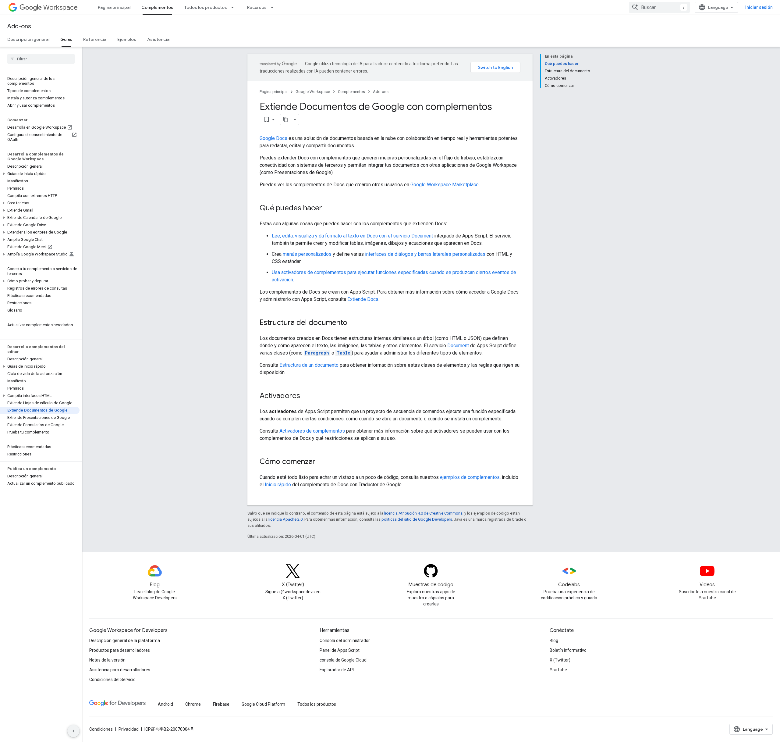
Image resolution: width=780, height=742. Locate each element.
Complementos (157, 7)
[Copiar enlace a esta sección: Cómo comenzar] (321, 462)
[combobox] (659, 7)
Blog (554, 640)
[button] (40, 173)
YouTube (558, 669)
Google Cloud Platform (263, 704)
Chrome (193, 704)
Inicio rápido (278, 484)
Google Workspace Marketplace (444, 184)
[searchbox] (41, 59)
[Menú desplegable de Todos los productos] (234, 7)
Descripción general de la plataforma (124, 640)
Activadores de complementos (312, 431)
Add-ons (19, 26)
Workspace (60, 7)
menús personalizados (307, 254)
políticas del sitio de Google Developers (416, 519)
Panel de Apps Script (340, 650)
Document (458, 345)
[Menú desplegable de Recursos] (274, 7)
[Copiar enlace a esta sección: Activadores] (306, 396)
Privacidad (129, 729)
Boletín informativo (568, 650)
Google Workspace (313, 91)
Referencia (94, 39)
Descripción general (28, 39)
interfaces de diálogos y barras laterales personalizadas (425, 254)
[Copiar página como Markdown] (285, 119)
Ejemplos (126, 39)
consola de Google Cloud (343, 660)
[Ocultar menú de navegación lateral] (73, 731)
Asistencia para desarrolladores (119, 669)
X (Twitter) (560, 660)
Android (165, 704)
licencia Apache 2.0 (285, 519)
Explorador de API (337, 669)
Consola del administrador (345, 640)
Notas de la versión (107, 660)
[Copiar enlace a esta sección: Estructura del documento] (353, 323)
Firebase (221, 704)
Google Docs (273, 138)
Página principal (114, 7)
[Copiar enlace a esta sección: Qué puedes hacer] (328, 208)
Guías (66, 39)
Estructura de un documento (309, 365)
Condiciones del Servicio (112, 679)
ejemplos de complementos (470, 477)
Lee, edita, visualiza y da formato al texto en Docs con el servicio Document (352, 236)
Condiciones (101, 729)
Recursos (257, 7)
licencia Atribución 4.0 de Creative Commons (423, 513)
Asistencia (158, 39)
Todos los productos (205, 7)
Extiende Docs (362, 299)
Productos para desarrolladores (119, 650)
